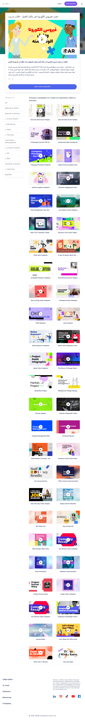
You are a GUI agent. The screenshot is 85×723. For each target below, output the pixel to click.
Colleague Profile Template (68, 300)
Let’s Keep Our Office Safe (68, 639)
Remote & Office (12, 108)
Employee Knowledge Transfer (68, 616)
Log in (59, 3)
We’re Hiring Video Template (40, 300)
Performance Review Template (68, 278)
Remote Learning (12, 113)
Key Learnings (68, 662)
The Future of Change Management (68, 368)
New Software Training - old (40, 458)
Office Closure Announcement (68, 481)
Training (10, 135)
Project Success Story (41, 594)
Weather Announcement (68, 571)
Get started (70, 3)
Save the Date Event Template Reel (41, 119)
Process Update (40, 413)
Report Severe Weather (68, 503)
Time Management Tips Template (41, 210)
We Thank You (40, 526)
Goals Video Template (40, 368)
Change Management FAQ (41, 436)
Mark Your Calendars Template (41, 232)
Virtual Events (13, 119)
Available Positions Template (40, 278)
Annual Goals (40, 639)
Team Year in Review (41, 662)
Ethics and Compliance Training (68, 345)
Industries (11, 169)
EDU (8, 158)
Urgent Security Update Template (68, 165)
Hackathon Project (41, 391)
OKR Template (41, 323)
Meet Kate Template (41, 255)
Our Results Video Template (68, 549)
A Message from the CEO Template (41, 142)
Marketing (11, 124)
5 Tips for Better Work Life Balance (68, 255)
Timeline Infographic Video (68, 413)
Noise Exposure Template (40, 345)
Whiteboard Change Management (68, 391)
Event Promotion (40, 571)
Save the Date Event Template (68, 119)
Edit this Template (42, 86)
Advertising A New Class (40, 549)
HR (8, 153)
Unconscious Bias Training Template (68, 142)
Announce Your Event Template (68, 232)
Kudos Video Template (68, 594)
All (6, 103)
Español (8, 174)
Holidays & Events (12, 164)
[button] (42, 39)
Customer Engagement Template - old (68, 187)
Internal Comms (13, 148)
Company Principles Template (41, 165)
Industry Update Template (41, 187)
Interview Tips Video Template (41, 503)
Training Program (68, 436)
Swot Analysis (68, 323)
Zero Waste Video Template (68, 210)
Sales (9, 129)
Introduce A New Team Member (68, 458)
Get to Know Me (68, 526)
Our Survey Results (40, 481)
